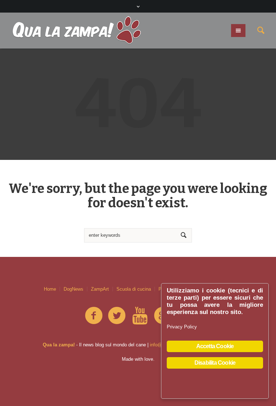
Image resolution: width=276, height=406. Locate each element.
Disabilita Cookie (214, 363)
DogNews (73, 289)
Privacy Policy (182, 326)
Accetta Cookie (215, 346)
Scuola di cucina (133, 289)
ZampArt (100, 289)
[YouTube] (140, 316)
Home (50, 289)
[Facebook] (94, 316)
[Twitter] (117, 316)
